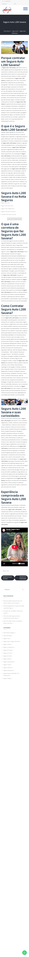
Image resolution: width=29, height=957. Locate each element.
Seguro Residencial (8, 670)
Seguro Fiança (7, 664)
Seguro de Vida (7, 656)
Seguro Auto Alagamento (7, 208)
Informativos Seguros (9, 632)
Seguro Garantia (7, 667)
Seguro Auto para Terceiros (8, 211)
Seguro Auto (6, 638)
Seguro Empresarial (8, 661)
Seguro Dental (7, 659)
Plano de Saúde (7, 635)
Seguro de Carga (7, 650)
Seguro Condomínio (8, 647)
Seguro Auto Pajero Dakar (22, 577)
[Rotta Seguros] (7, 10)
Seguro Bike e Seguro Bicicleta (11, 641)
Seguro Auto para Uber (7, 205)
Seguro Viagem (7, 678)
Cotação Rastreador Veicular (8, 214)
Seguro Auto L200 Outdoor (7, 577)
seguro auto (6, 571)
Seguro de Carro (5, 203)
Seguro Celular (7, 644)
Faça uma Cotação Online (14, 219)
